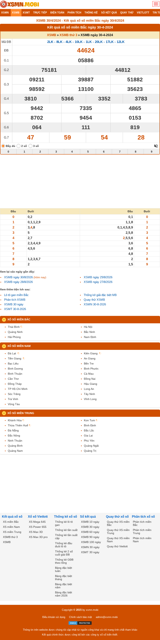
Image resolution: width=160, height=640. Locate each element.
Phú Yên (89, 440)
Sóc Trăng (14, 394)
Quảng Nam (15, 450)
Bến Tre (89, 363)
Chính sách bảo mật (80, 617)
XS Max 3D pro (38, 537)
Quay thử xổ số (117, 516)
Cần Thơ (13, 378)
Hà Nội (88, 326)
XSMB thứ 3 (68, 35)
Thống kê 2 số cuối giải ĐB (64, 553)
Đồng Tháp (15, 383)
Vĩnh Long (90, 399)
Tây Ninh (89, 394)
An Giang (89, 358)
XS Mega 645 (37, 521)
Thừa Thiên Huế (18, 425)
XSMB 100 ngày (91, 542)
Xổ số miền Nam (19, 346)
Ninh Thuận (15, 440)
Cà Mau (89, 373)
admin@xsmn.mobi (107, 617)
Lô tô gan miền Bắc (16, 295)
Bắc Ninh (89, 331)
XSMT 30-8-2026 (15, 309)
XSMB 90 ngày (90, 537)
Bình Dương (15, 368)
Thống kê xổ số (65, 516)
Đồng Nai (89, 378)
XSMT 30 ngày (90, 552)
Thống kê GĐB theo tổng (64, 561)
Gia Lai (88, 435)
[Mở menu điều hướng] (155, 4)
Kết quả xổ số (12, 516)
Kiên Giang (91, 353)
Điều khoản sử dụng (53, 617)
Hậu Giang (90, 383)
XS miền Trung (12, 531)
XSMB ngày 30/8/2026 (18, 277)
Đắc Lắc (89, 430)
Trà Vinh (13, 399)
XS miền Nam (11, 526)
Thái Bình (14, 326)
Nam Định (90, 337)
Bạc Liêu (13, 363)
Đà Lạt (12, 353)
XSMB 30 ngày (13, 304)
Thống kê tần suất (66, 530)
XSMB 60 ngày (90, 531)
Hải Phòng (14, 337)
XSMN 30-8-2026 (95, 304)
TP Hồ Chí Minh (18, 388)
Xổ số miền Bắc (18, 319)
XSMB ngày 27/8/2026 (98, 282)
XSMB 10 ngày (90, 521)
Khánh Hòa (15, 420)
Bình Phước (91, 368)
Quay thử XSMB (94, 299)
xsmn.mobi (92, 609)
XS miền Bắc (11, 521)
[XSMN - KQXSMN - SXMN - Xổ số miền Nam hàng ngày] (19, 4)
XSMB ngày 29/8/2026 (98, 277)
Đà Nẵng (13, 430)
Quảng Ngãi (91, 445)
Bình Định (90, 425)
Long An (89, 388)
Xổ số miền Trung (20, 413)
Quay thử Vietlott (117, 546)
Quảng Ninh (15, 331)
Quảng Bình (15, 445)
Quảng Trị (90, 450)
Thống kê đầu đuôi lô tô (63, 545)
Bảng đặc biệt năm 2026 (63, 594)
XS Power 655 (37, 526)
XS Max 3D (36, 531)
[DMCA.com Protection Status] (80, 623)
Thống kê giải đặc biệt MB (100, 295)
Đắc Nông (14, 435)
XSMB (51, 35)
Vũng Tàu (14, 404)
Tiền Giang (14, 358)
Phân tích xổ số (143, 516)
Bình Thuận (15, 373)
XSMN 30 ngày (90, 547)
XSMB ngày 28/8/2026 (18, 282)
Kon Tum (89, 420)
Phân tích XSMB (14, 299)
